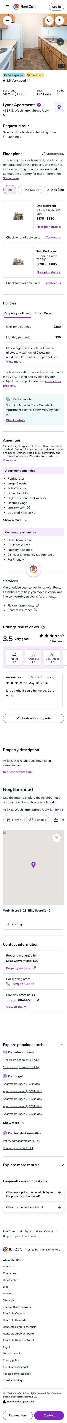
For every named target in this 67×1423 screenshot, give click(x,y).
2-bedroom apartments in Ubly (21, 1067)
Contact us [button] (53, 237)
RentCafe (9, 1231)
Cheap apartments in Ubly (18, 1148)
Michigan (25, 1231)
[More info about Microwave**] (28, 508)
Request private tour (17, 772)
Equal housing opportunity (20, 1401)
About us (8, 1266)
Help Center (10, 1280)
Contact (49, 1415)
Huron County (44, 1231)
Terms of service (13, 1353)
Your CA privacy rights (16, 1367)
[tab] (30, 189)
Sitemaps (8, 1300)
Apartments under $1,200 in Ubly (22, 1106)
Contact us (9, 1273)
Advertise (8, 1293)
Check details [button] (15, 420)
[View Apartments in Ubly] (7, 20)
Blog (5, 1286)
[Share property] (59, 20)
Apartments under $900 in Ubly (21, 1084)
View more (13, 361)
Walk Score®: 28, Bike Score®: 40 (26, 910)
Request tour (18, 1415)
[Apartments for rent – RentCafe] (30, 7)
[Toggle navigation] (7, 6)
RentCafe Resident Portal (18, 1340)
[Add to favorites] (49, 20)
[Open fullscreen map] (56, 837)
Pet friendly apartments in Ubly (21, 1141)
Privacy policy (11, 1360)
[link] (56, 6)
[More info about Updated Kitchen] (33, 512)
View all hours (16, 1007)
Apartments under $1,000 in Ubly (22, 1091)
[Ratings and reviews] (43, 627)
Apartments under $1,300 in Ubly (22, 1114)
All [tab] (10, 190)
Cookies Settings (13, 1380)
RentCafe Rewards (14, 1320)
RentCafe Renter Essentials (19, 1327)
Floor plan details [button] (48, 227)
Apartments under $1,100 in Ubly (22, 1099)
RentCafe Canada (14, 1313)
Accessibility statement (17, 1373)
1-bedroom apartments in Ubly (21, 1060)
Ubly (6, 1236)
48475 (58, 809)
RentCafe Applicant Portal (18, 1333)
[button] (33, 42)
